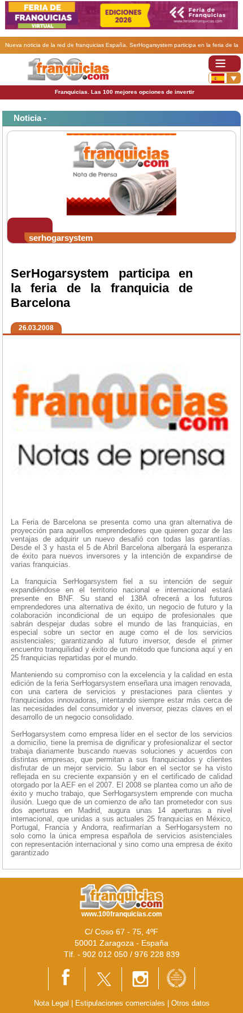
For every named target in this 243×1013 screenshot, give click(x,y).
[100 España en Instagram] (140, 979)
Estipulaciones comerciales (121, 1003)
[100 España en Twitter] (103, 978)
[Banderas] (225, 78)
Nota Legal (51, 1003)
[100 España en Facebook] (67, 978)
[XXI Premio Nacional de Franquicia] (176, 977)
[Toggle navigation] (225, 63)
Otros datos (190, 1003)
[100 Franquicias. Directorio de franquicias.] (68, 68)
